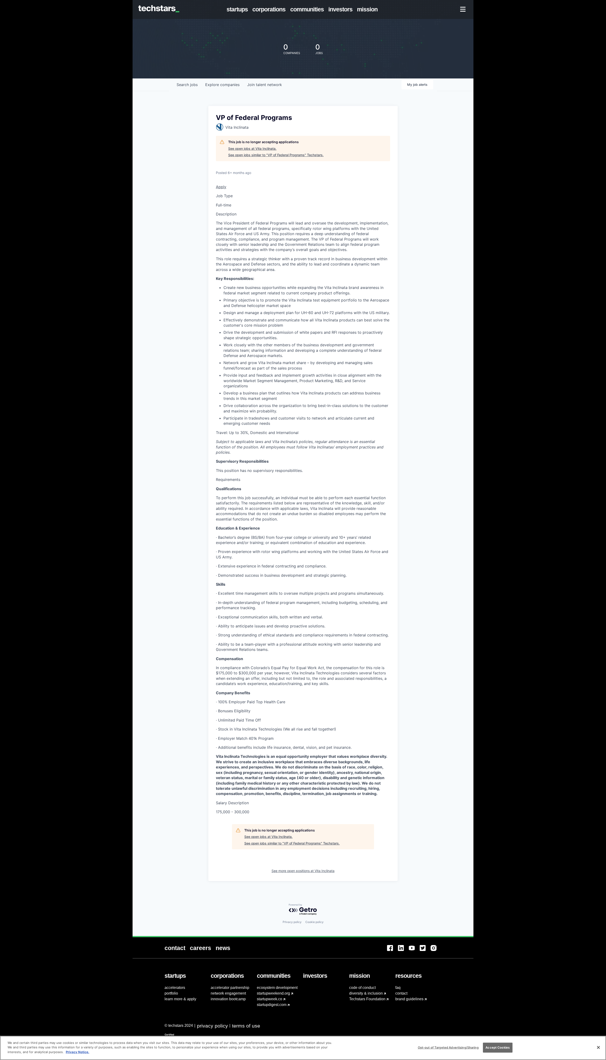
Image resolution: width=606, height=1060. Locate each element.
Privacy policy (292, 922)
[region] (303, 1048)
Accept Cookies (498, 1047)
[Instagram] (436, 951)
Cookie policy (314, 922)
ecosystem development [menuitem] (277, 988)
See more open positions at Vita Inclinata (303, 871)
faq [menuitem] (398, 988)
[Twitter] (425, 951)
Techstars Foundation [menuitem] (367, 999)
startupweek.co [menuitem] (269, 999)
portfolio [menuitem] (171, 993)
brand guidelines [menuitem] (409, 999)
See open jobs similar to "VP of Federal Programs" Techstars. (276, 155)
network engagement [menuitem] (228, 993)
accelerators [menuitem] (175, 988)
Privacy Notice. (77, 1052)
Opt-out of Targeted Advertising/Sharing (448, 1047)
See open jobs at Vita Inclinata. (252, 148)
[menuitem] (238, 9)
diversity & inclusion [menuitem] (366, 993)
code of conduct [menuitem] (362, 988)
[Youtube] (414, 951)
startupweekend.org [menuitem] (273, 993)
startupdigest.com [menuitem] (271, 1005)
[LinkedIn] (403, 951)
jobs (187, 84)
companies (222, 84)
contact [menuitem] (401, 993)
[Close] (598, 1047)
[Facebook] (392, 951)
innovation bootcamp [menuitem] (228, 999)
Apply (221, 186)
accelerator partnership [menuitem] (230, 988)
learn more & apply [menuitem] (180, 999)
